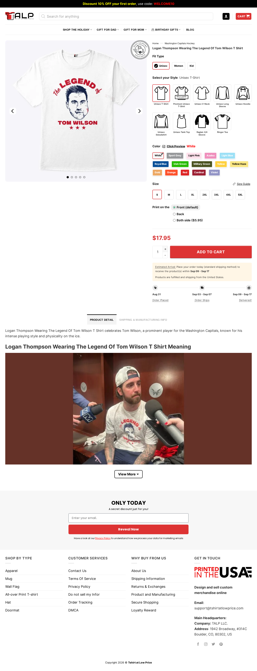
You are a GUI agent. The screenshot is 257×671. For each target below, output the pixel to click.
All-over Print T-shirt (21, 594)
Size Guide (243, 184)
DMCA (73, 610)
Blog (190, 29)
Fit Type (158, 56)
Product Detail (102, 319)
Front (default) (187, 207)
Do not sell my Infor (84, 594)
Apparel (11, 571)
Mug (8, 579)
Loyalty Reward (143, 610)
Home (155, 43)
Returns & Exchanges (148, 587)
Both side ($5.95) (190, 220)
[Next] (139, 111)
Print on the (161, 207)
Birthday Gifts (166, 29)
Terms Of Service (82, 579)
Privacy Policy (103, 538)
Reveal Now (128, 529)
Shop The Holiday (76, 29)
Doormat (12, 610)
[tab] (102, 319)
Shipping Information (148, 579)
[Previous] (12, 111)
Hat (8, 602)
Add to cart (211, 252)
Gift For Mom (134, 29)
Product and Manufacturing (153, 594)
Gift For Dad (106, 29)
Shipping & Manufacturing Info (143, 319)
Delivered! (245, 300)
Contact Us (77, 571)
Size (201, 184)
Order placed (160, 300)
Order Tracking (80, 602)
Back (180, 214)
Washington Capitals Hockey (180, 43)
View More (127, 474)
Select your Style (165, 77)
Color (168, 146)
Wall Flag (12, 587)
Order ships (202, 300)
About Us (138, 571)
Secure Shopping (144, 602)
